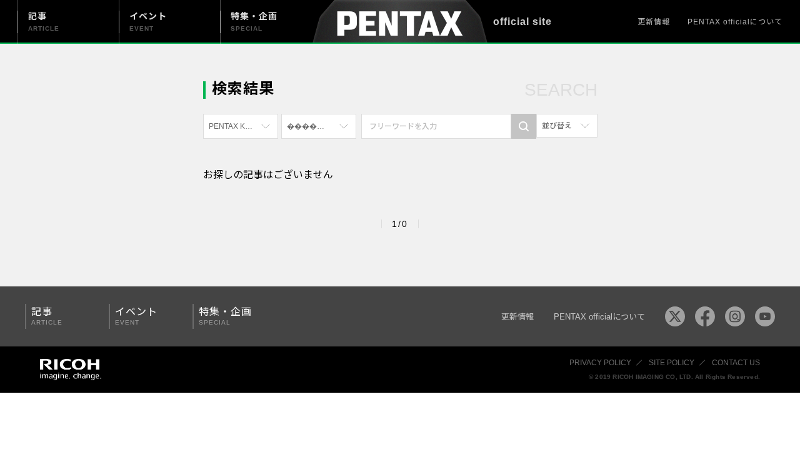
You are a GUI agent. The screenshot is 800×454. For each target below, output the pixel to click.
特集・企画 (225, 316)
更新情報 (654, 22)
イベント (136, 316)
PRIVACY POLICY (600, 362)
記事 (46, 316)
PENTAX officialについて (735, 22)
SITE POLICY (671, 362)
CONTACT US (736, 362)
